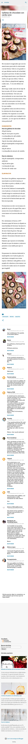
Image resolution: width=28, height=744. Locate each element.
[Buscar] (26, 2)
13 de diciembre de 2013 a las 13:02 (16, 420)
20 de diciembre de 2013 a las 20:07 (16, 523)
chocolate (5, 316)
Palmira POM (11, 392)
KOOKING (6, 2)
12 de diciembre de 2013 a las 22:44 (16, 355)
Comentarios (7, 641)
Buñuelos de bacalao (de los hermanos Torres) (13, 669)
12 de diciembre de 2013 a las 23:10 (16, 369)
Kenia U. (9, 367)
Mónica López (11, 547)
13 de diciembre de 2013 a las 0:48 (15, 378)
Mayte (9, 340)
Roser (9, 329)
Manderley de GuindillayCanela (12, 521)
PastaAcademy (11, 377)
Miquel (9, 354)
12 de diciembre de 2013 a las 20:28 (16, 341)
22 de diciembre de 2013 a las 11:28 (16, 548)
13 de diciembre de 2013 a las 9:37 (15, 393)
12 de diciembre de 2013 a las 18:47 (16, 330)
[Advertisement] (14, 619)
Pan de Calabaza (5, 722)
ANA (8, 492)
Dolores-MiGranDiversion (14, 507)
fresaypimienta (11, 559)
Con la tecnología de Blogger (15, 738)
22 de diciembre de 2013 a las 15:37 (16, 560)
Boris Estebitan (11, 438)
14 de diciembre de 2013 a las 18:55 (16, 460)
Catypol (9, 458)
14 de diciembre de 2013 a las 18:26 (16, 439)
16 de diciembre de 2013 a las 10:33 (16, 493)
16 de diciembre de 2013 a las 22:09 (16, 508)
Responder (10, 336)
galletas (17, 316)
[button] (3, 20)
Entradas (6, 640)
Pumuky (9, 418)
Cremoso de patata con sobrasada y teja (11, 695)
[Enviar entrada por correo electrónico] (3, 314)
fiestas (12, 316)
